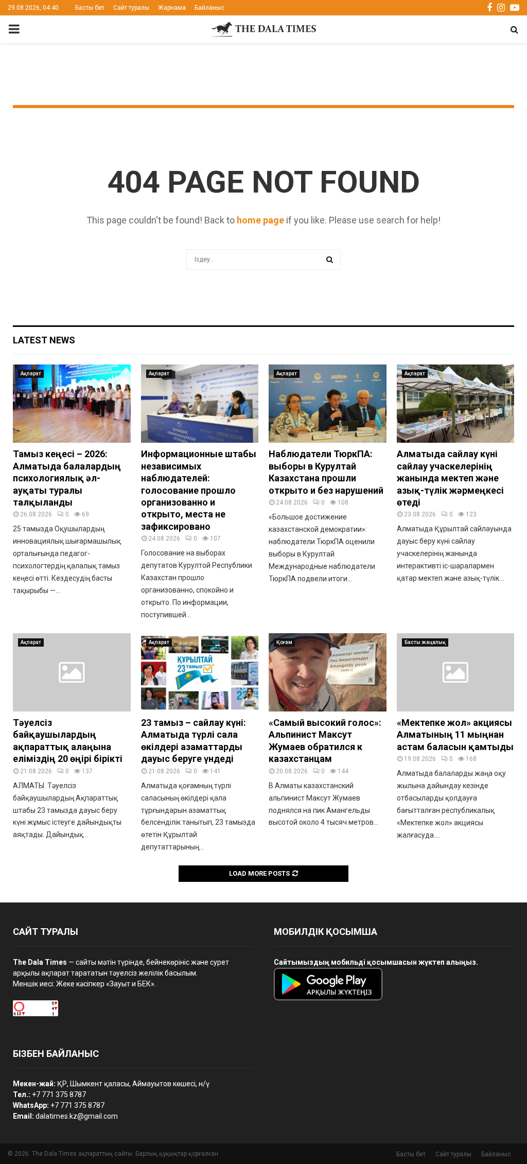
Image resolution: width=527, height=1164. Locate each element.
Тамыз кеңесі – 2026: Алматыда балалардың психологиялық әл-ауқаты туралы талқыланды (67, 478)
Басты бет (89, 7)
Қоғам (284, 642)
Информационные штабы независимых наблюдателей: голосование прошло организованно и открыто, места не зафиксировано (198, 489)
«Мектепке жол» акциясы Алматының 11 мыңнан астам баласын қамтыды (455, 734)
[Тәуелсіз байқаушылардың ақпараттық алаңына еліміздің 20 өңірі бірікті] (72, 672)
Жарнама (172, 7)
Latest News (44, 340)
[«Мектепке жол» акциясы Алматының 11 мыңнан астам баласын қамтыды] (456, 672)
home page (260, 220)
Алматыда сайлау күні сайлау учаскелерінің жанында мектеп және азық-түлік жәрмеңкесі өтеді (450, 478)
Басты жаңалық (425, 642)
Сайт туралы (131, 7)
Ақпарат (31, 373)
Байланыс (209, 7)
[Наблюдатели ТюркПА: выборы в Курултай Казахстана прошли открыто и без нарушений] (328, 403)
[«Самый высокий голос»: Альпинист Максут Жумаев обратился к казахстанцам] (328, 672)
